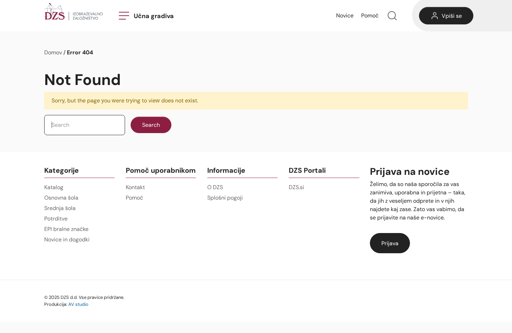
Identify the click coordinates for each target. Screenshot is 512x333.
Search (151, 125)
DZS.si (296, 187)
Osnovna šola (61, 197)
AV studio (78, 304)
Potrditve (56, 218)
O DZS (215, 187)
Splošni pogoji (225, 197)
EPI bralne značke (66, 229)
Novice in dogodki (67, 239)
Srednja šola (60, 208)
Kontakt (135, 187)
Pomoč (370, 15)
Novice (345, 15)
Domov (53, 52)
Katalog (53, 187)
